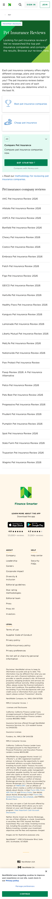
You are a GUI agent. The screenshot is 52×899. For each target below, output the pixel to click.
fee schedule (28, 797)
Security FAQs (35, 562)
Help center (37, 555)
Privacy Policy (26, 792)
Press (9, 603)
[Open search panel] (20, 5)
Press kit (10, 609)
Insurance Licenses (13, 732)
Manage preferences (25, 886)
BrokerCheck (11, 799)
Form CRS (35, 790)
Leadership (11, 561)
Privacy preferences (16, 650)
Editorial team (13, 598)
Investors (10, 614)
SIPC (24, 786)
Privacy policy (13, 640)
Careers (10, 566)
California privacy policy (18, 645)
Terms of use (12, 630)
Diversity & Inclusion (11, 578)
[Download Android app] (35, 525)
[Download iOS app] (16, 525)
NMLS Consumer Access (16, 703)
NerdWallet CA (28, 867)
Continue (25, 894)
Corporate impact (15, 571)
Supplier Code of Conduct (19, 635)
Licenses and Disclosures (17, 707)
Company (11, 555)
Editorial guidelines (16, 585)
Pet (9, 15)
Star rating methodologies (13, 591)
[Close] (46, 871)
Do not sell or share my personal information (22, 657)
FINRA (18, 786)
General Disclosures (14, 797)
